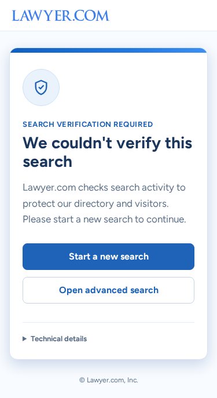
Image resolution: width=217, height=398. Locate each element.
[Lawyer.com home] (61, 15)
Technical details (59, 338)
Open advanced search (109, 289)
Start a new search (109, 256)
